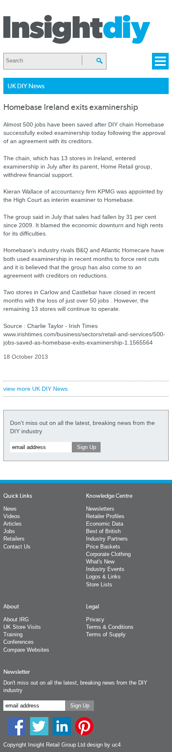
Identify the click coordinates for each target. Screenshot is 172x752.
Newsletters (100, 509)
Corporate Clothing (108, 554)
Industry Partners (107, 539)
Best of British (103, 531)
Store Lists (99, 584)
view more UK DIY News (35, 388)
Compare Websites (26, 650)
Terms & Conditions (110, 627)
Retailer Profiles (105, 516)
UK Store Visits (22, 627)
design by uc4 (104, 745)
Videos (11, 516)
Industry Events (105, 569)
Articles (12, 524)
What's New (100, 561)
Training (13, 634)
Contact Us (16, 547)
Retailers (14, 539)
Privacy (95, 619)
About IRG (16, 619)
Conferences (18, 642)
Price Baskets (103, 547)
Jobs (9, 531)
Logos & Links (103, 576)
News (10, 509)
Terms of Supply (106, 634)
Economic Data (104, 524)
